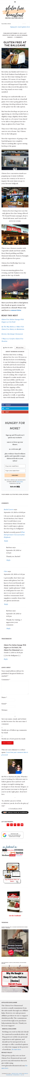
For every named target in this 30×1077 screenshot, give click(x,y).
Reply (6, 541)
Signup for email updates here (20, 27)
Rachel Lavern (9, 509)
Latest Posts (20, 347)
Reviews (25, 494)
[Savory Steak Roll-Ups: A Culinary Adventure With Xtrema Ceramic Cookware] (15, 943)
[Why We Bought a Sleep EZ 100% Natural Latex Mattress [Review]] (15, 979)
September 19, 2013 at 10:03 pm (14, 512)
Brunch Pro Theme (17, 1073)
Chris (5, 571)
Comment (6, 679)
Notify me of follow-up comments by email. (14, 731)
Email (4, 704)
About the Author (8, 347)
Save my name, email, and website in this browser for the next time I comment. (14, 721)
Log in (22, 1074)
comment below (16, 310)
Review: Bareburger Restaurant (12, 334)
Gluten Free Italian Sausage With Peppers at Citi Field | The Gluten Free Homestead (15, 647)
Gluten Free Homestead (15, 12)
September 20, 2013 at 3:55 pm (14, 574)
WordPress (16, 1074)
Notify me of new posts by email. (13, 739)
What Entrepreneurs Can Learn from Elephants (14, 534)
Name (4, 697)
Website (4, 710)
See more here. (16, 1049)
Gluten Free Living (16, 494)
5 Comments (18, 37)
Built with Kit (15, 486)
